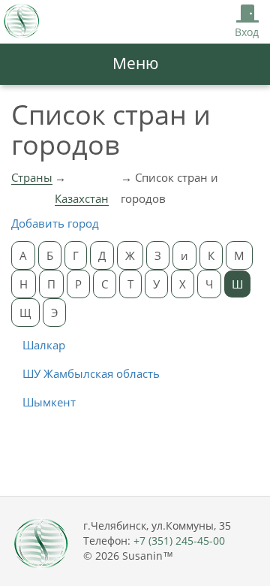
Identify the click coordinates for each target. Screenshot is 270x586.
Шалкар (43, 344)
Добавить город (55, 223)
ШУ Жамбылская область (91, 373)
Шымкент (49, 401)
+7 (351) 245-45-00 (179, 540)
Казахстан (82, 198)
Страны (31, 177)
